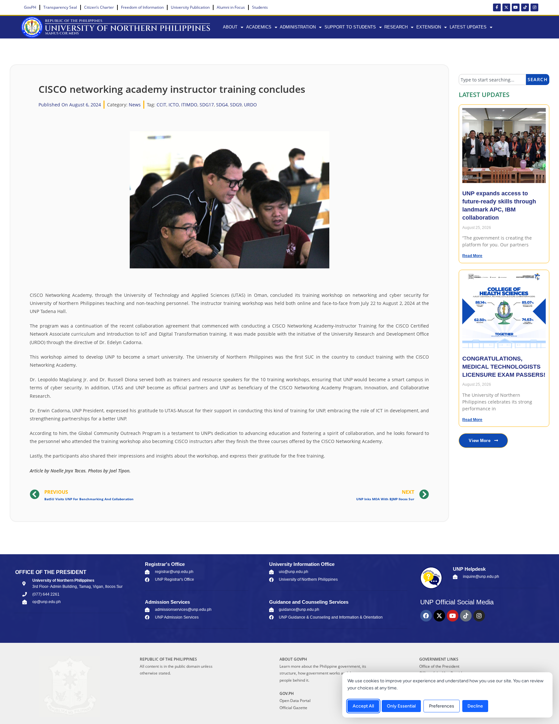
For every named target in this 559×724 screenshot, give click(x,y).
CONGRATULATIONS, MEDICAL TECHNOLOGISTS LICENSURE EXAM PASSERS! (503, 366)
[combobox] (492, 79)
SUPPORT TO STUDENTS (350, 27)
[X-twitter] (506, 7)
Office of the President (439, 666)
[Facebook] (426, 615)
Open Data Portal (295, 700)
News (135, 105)
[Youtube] (516, 7)
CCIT (161, 105)
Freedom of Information (142, 7)
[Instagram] (534, 7)
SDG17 (207, 105)
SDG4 (222, 105)
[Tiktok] (525, 7)
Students (260, 7)
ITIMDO (189, 105)
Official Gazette (293, 707)
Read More (472, 256)
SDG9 (236, 105)
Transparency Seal (60, 7)
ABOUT (230, 27)
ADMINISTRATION (298, 27)
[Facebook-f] (497, 7)
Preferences (441, 706)
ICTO (174, 105)
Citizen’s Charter (99, 7)
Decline (475, 706)
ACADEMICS (258, 27)
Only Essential (401, 706)
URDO (250, 105)
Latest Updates (468, 27)
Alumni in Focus (231, 7)
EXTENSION (428, 27)
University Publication (190, 7)
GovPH (30, 7)
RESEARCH (396, 27)
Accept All (363, 706)
